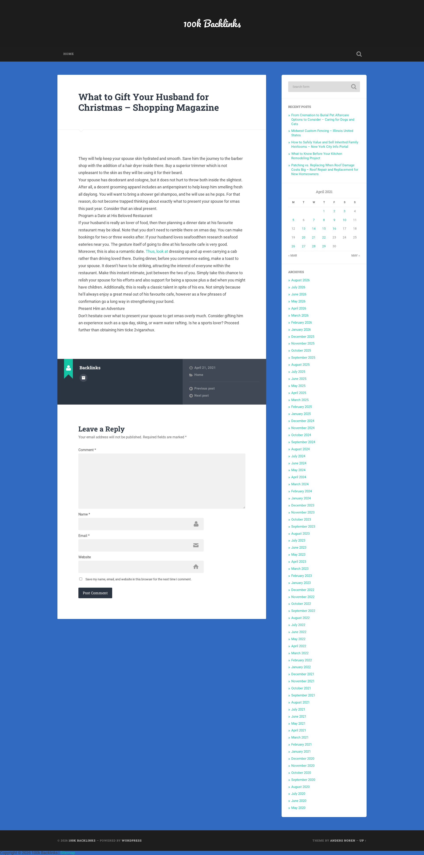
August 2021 (300, 702)
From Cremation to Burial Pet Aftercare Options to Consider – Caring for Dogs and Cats (322, 119)
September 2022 (303, 611)
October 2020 (301, 773)
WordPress (132, 840)
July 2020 (298, 794)
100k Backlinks (212, 23)
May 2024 (298, 470)
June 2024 (298, 463)
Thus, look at (157, 251)
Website (84, 557)
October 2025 (301, 350)
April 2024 (298, 477)
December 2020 (302, 759)
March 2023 (300, 569)
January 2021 (301, 752)
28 (314, 246)
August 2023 (300, 534)
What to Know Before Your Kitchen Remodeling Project (316, 156)
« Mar (292, 255)
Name (84, 514)
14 (314, 228)
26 (293, 246)
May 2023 (298, 555)
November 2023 (302, 512)
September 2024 (303, 442)
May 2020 (298, 808)
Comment (87, 450)
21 (314, 237)
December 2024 (302, 421)
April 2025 (298, 393)
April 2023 (298, 562)
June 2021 (298, 716)
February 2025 (301, 407)
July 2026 (298, 287)
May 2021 (298, 724)
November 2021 (302, 681)
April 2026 (298, 308)
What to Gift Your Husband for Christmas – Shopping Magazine (148, 102)
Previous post (204, 388)
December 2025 (302, 337)
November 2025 (302, 343)
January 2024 (301, 498)
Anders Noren (342, 840)
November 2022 (302, 597)
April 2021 (298, 730)
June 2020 (298, 801)
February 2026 (301, 322)
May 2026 (298, 301)
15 (324, 228)
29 (324, 246)
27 (303, 246)
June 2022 (298, 632)
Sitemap (67, 852)
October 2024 (301, 435)
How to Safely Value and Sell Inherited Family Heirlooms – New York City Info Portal (324, 144)
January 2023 (301, 583)
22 (324, 237)
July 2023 (298, 540)
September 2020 (303, 780)
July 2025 (298, 372)
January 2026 (301, 330)
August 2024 (300, 449)
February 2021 (301, 744)
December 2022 (302, 590)
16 (334, 228)
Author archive (83, 378)
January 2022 (301, 667)
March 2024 (300, 484)
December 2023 (302, 505)
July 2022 (298, 625)
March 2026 (300, 315)
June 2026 (298, 294)
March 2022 (300, 653)
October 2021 (301, 688)
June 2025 (298, 379)
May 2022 (298, 639)
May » (355, 255)
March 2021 (300, 737)
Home (68, 54)
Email (84, 536)
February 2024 (301, 491)
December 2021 (302, 674)
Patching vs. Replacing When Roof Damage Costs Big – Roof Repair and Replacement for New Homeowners (324, 169)
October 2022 (301, 604)
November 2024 (302, 428)
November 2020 (302, 766)
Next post (201, 396)
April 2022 (298, 646)
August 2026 (300, 280)
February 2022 (301, 660)
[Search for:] (324, 86)
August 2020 (300, 787)
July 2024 (298, 456)
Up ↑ (363, 840)
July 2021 (298, 709)
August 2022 (300, 618)
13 (303, 228)
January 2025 (301, 414)
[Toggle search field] (359, 54)
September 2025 (303, 358)
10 (344, 220)
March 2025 (300, 400)
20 (303, 237)
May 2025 (298, 386)
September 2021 (303, 695)
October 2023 (301, 519)
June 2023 (298, 547)
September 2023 (303, 527)
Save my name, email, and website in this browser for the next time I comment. (138, 579)
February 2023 (301, 576)
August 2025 (300, 365)
